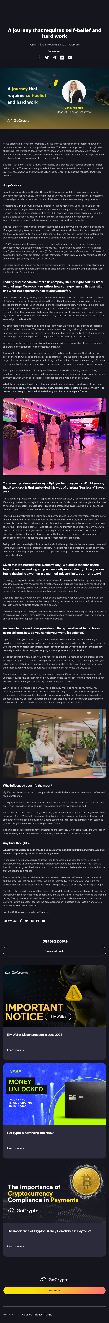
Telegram (44, 912)
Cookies (27, 1314)
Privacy (38, 1314)
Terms (48, 1314)
